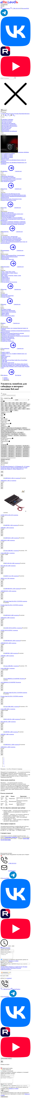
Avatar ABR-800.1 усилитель (8, 668)
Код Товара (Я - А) (19, 469)
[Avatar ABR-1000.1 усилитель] (11, 706)
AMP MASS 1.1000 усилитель (8, 747)
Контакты (27, 113)
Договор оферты (5, 966)
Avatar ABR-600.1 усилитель (8, 553)
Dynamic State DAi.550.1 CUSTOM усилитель (12, 696)
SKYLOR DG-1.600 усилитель (8, 721)
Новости (8, 113)
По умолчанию (4, 466)
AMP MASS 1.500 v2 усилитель (8, 480)
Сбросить (3, 395)
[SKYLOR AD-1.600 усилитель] (11, 563)
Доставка (16, 113)
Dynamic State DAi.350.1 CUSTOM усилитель (12, 605)
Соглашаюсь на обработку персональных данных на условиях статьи (14, 960)
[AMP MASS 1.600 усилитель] (11, 538)
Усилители (6, 379)
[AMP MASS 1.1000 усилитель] (11, 744)
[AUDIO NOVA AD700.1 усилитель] (12, 628)
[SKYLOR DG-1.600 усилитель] (11, 719)
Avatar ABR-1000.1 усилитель (8, 709)
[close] (1, 118)
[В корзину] (2, 484)
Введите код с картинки (6, 962)
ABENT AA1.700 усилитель (7, 578)
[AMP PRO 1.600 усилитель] (10, 653)
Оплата (12, 113)
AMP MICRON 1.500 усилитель (8, 591)
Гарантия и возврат (5, 968)
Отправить (3, 965)
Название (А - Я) (12, 466)
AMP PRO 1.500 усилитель (7, 527)
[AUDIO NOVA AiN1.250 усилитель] (14, 511)
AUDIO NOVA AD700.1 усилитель (9, 630)
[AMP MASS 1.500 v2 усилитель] (11, 478)
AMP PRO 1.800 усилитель (7, 734)
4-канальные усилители (11, 837)
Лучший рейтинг (19, 467)
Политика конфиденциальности (11, 968)
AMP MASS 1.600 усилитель (8, 540)
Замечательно (4, 1096)
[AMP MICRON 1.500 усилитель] (12, 588)
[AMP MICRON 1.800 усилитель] (12, 640)
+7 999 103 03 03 (12, 863)
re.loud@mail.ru (12, 870)
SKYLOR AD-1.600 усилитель (8, 565)
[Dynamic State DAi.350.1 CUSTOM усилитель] (15, 601)
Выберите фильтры (11, 395)
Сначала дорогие (10, 467)
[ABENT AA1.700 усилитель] (11, 576)
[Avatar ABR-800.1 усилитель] (11, 666)
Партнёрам (22, 113)
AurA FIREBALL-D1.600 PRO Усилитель (11, 682)
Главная (5, 377)
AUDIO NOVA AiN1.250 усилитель (9, 515)
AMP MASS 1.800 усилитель (8, 617)
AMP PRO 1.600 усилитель (7, 655)
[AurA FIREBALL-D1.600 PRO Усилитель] (14, 678)
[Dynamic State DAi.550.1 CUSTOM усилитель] (15, 692)
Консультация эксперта (6, 1058)
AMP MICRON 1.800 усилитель (8, 643)
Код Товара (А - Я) (9, 469)
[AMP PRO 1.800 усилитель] (10, 731)
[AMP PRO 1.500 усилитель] (10, 525)
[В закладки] (2, 486)
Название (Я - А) (21, 466)
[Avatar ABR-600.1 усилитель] (11, 550)
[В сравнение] (2, 488)
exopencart (9, 978)
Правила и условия (13, 960)
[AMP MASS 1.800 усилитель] (11, 615)
